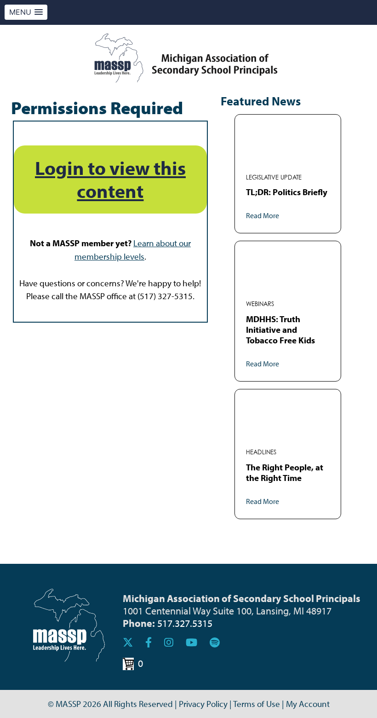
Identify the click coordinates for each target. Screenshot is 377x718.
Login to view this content (110, 179)
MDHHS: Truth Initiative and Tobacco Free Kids (280, 329)
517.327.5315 (184, 623)
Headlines (261, 452)
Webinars (260, 304)
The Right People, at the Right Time (284, 472)
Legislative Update (274, 177)
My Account (308, 703)
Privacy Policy (203, 703)
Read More (262, 215)
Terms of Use (256, 703)
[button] (26, 12)
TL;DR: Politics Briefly (286, 191)
